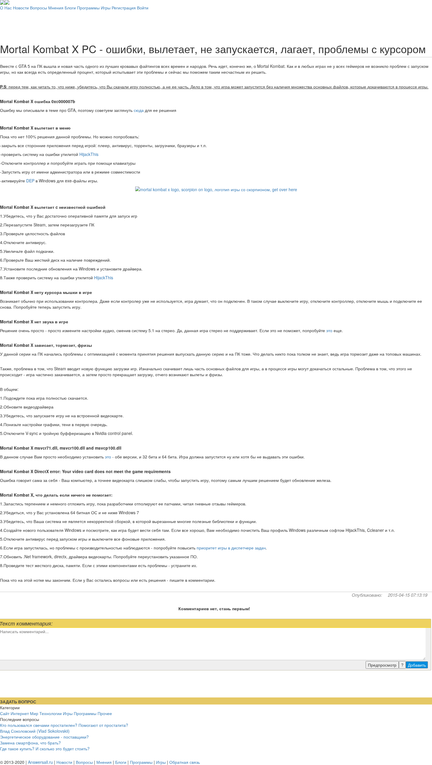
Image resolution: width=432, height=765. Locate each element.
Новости (21, 8)
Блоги (70, 8)
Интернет (20, 713)
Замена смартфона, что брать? (30, 743)
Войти (142, 8)
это (329, 330)
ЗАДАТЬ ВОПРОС (18, 702)
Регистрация (124, 8)
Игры (105, 8)
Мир (34, 713)
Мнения (55, 8)
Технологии (50, 713)
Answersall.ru (40, 762)
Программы (88, 8)
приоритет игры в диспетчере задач (231, 548)
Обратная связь (184, 762)
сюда (139, 110)
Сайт (4, 713)
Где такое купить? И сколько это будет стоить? (45, 748)
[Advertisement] (216, 24)
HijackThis (88, 154)
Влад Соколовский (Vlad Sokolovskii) (35, 731)
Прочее (105, 713)
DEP (30, 181)
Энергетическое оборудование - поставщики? (44, 737)
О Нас (6, 8)
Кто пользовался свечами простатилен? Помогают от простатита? (64, 725)
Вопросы (38, 8)
